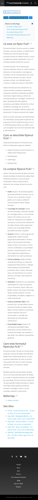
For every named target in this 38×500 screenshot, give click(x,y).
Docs (18, 468)
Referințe (10, 38)
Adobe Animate (13, 400)
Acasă (6, 18)
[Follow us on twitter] (17, 456)
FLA (30, 18)
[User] (31, 3)
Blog (18, 480)
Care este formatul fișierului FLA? (18, 35)
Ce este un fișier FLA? (14, 27)
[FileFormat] (14, 3)
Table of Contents (12, 12)
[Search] (35, 3)
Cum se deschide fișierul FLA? (17, 29)
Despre (18, 487)
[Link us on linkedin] (25, 456)
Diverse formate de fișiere (19, 18)
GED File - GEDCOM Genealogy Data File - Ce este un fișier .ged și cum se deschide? (20, 435)
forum (18, 474)
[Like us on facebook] (12, 456)
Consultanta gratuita (18, 477)
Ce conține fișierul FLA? (15, 32)
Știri (18, 471)
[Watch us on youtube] (21, 456)
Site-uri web (18, 484)
